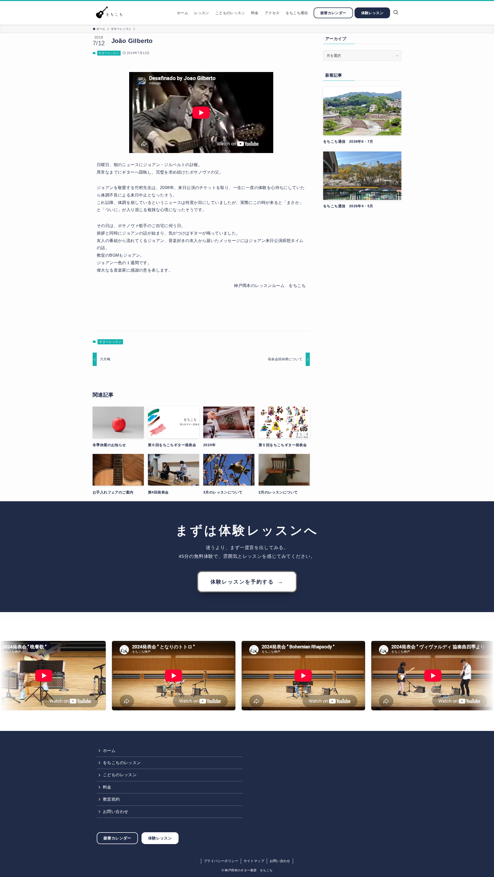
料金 (107, 787)
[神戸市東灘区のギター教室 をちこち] (110, 13)
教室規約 (111, 799)
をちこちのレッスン (122, 762)
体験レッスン (160, 838)
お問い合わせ (115, 811)
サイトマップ (254, 861)
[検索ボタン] (395, 13)
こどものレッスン (120, 775)
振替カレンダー (117, 838)
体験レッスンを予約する (247, 581)
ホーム (109, 750)
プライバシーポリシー (221, 861)
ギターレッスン (109, 53)
